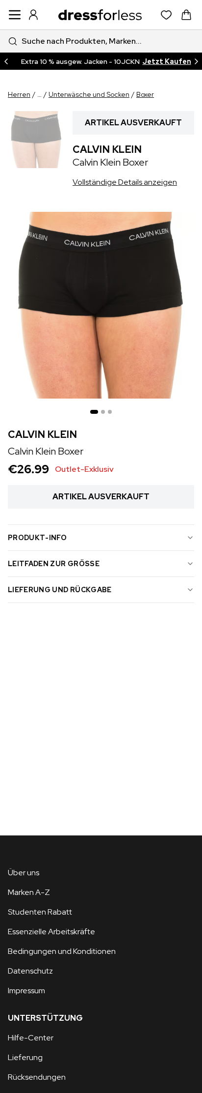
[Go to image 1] (94, 412)
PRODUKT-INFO (37, 537)
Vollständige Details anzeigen (125, 182)
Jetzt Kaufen (167, 61)
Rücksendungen (37, 1077)
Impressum (26, 990)
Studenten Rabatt (40, 912)
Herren (19, 94)
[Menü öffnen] (15, 15)
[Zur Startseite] (100, 14)
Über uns (23, 872)
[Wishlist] (166, 15)
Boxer (145, 94)
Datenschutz (30, 971)
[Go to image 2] (103, 412)
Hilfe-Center (30, 1038)
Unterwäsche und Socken (89, 94)
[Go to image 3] (110, 412)
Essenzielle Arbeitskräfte (51, 931)
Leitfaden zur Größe (54, 563)
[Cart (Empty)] (186, 15)
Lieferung (25, 1057)
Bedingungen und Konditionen (62, 951)
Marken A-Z (29, 892)
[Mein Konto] (33, 15)
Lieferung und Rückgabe (60, 589)
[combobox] (101, 41)
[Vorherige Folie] (6, 61)
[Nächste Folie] (196, 61)
